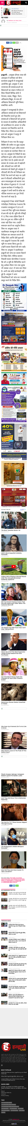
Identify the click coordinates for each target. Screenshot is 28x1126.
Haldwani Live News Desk (14, 20)
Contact (3, 1094)
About (3, 1091)
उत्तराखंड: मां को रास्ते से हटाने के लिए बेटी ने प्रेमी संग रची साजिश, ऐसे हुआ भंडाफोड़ (17, 893)
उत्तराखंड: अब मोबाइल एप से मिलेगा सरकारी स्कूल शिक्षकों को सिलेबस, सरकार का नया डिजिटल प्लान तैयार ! (13, 1088)
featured (13, 878)
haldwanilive (15, 879)
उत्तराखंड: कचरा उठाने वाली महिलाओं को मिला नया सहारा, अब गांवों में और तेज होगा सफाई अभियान (18, 907)
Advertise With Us (6, 1092)
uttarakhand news (19, 880)
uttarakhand (9, 880)
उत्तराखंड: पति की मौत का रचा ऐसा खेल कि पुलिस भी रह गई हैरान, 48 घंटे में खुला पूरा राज (18, 900)
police (3, 1112)
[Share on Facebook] (7, 42)
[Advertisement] (14, 1022)
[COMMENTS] (20, 42)
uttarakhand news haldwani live (11, 881)
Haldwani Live (15, 1119)
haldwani (19, 878)
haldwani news (5, 879)
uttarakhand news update (9, 882)
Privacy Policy (5, 1095)
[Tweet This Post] (10, 42)
